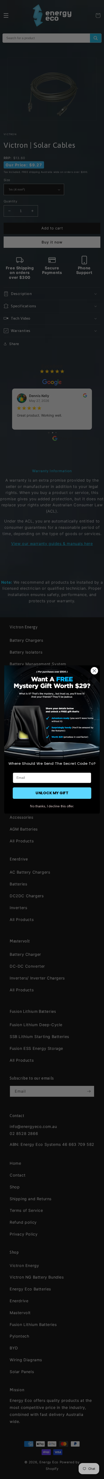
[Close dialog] (94, 671)
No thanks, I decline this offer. (52, 806)
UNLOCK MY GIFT (52, 793)
